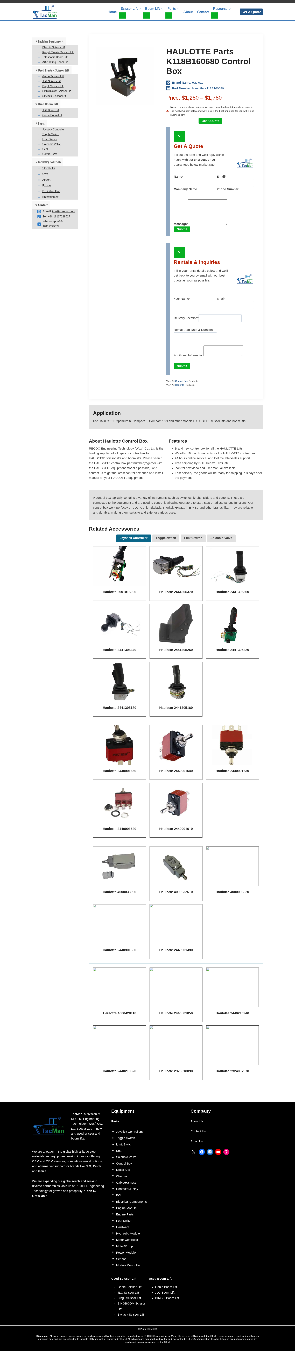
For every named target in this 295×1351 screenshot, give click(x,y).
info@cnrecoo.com (63, 211)
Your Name (182, 298)
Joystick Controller (53, 129)
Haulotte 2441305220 (232, 650)
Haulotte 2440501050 (176, 1013)
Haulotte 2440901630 (232, 771)
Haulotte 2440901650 (119, 771)
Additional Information (188, 355)
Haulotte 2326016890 (176, 1071)
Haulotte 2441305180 (119, 708)
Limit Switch (49, 139)
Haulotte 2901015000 (119, 592)
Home (112, 12)
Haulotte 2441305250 (176, 650)
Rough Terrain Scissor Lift (58, 52)
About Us (197, 1121)
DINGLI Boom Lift (167, 1298)
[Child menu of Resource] (214, 15)
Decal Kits (123, 1170)
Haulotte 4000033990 (119, 892)
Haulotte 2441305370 (176, 592)
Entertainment (50, 197)
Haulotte (179, 384)
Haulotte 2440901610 (176, 829)
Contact (203, 12)
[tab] (133, 538)
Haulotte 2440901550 (119, 950)
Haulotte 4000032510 (176, 892)
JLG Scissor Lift (51, 81)
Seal (45, 149)
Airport (46, 179)
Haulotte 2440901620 (119, 829)
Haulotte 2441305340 (119, 650)
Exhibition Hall (51, 191)
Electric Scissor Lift (53, 47)
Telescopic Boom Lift (54, 57)
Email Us (197, 1141)
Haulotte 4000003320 (232, 892)
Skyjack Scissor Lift (54, 96)
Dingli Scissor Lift (53, 86)
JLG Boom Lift (50, 110)
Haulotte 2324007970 (232, 1071)
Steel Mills (48, 168)
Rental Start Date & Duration (193, 330)
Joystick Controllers (129, 1131)
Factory (46, 185)
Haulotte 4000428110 (119, 1013)
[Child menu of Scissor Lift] (122, 15)
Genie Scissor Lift (53, 76)
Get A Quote (251, 12)
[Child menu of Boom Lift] (146, 15)
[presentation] (119, 566)
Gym (45, 173)
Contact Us (198, 1131)
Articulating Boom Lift (55, 62)
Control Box (181, 381)
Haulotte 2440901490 (176, 950)
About (188, 12)
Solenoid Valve (51, 144)
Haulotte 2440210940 (232, 1013)
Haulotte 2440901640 (176, 771)
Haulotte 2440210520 (119, 1071)
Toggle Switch (50, 134)
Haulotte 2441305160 (176, 708)
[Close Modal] (179, 136)
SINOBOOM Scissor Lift (56, 91)
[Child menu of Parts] (168, 15)
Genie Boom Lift (52, 115)
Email (221, 298)
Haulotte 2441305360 (232, 592)
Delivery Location (186, 318)
